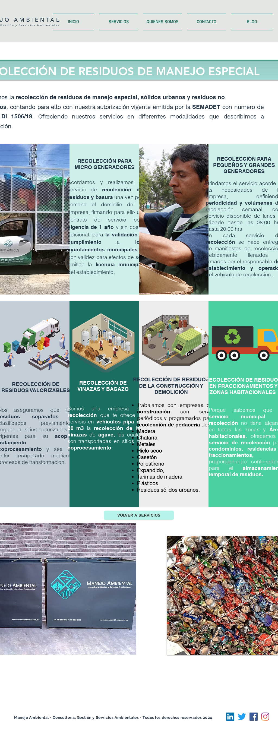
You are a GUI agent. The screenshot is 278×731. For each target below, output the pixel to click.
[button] (119, 22)
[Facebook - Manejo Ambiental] (253, 717)
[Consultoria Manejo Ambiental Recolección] (230, 717)
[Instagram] (265, 717)
